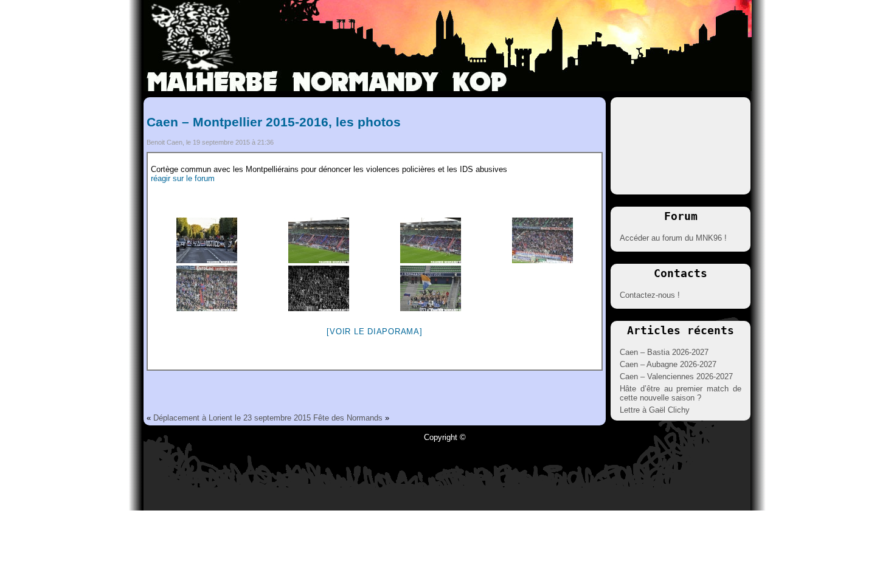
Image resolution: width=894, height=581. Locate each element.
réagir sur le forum (183, 178)
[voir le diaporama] (374, 331)
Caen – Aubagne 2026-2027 (668, 364)
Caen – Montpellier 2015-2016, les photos (274, 122)
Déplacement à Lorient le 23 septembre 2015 (232, 417)
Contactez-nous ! (650, 295)
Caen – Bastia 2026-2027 (664, 352)
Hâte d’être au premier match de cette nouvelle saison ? (680, 393)
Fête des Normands (348, 417)
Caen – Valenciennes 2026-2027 (676, 376)
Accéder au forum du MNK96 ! (673, 237)
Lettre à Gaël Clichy (655, 409)
